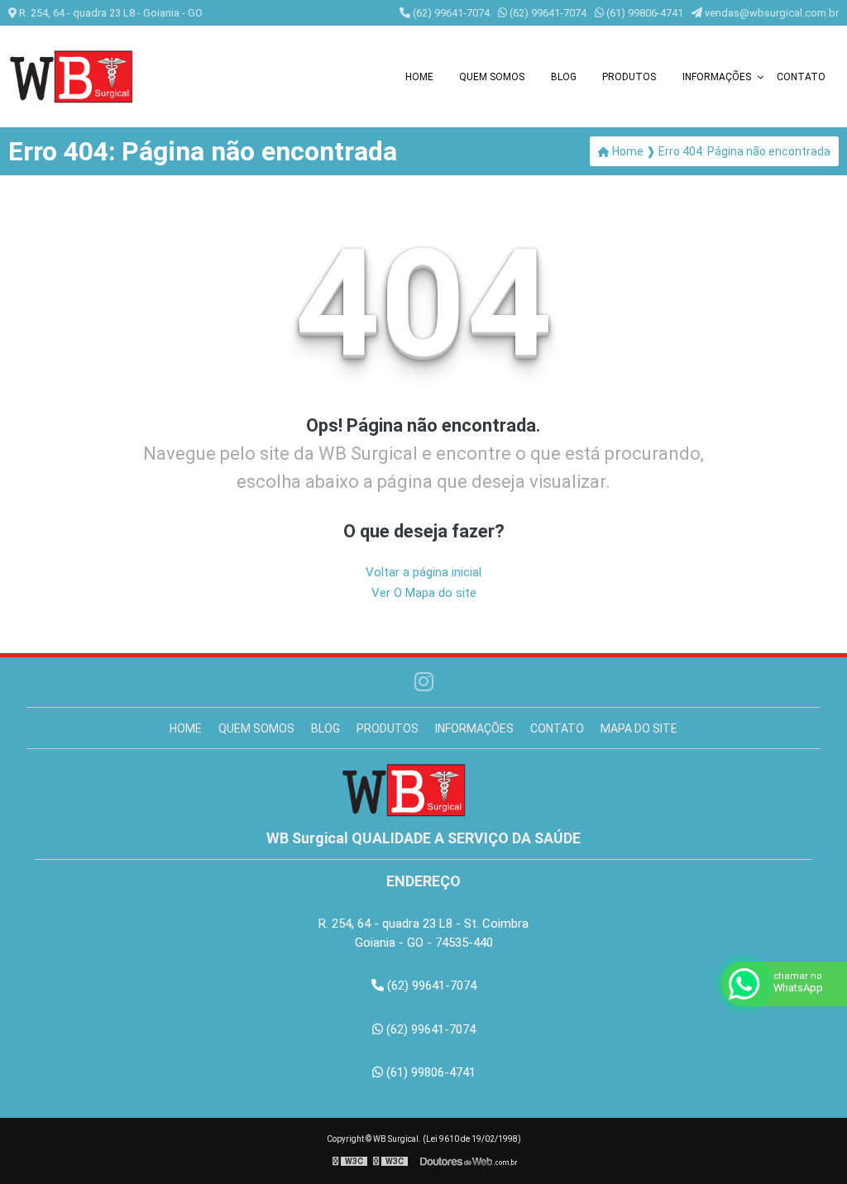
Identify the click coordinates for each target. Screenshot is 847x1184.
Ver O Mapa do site (423, 592)
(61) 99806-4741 (643, 13)
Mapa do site (639, 728)
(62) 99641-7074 (450, 13)
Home (419, 77)
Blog (564, 77)
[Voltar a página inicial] (91, 76)
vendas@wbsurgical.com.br (770, 13)
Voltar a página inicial (423, 572)
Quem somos (491, 77)
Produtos (629, 77)
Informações (716, 77)
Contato (801, 77)
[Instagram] (423, 682)
